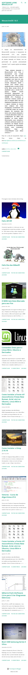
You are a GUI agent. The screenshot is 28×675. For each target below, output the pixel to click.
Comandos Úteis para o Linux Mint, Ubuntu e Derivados (12, 349)
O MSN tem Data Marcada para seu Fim (13, 302)
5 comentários (15, 660)
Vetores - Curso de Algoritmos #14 (10, 495)
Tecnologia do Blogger (15, 669)
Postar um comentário (18, 237)
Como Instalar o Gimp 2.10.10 (11, 449)
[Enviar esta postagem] (18, 149)
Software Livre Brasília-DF (9, 3)
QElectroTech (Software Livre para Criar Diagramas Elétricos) (14, 595)
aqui (25, 135)
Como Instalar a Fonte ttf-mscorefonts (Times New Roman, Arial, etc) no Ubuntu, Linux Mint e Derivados (13, 399)
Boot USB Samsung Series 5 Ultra (14, 643)
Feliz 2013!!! (7, 221)
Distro (8, 149)
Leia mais (4, 239)
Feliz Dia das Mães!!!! (11, 265)
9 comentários (15, 368)
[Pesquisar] (22, 3)
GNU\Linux (13, 149)
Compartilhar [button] (6, 151)
